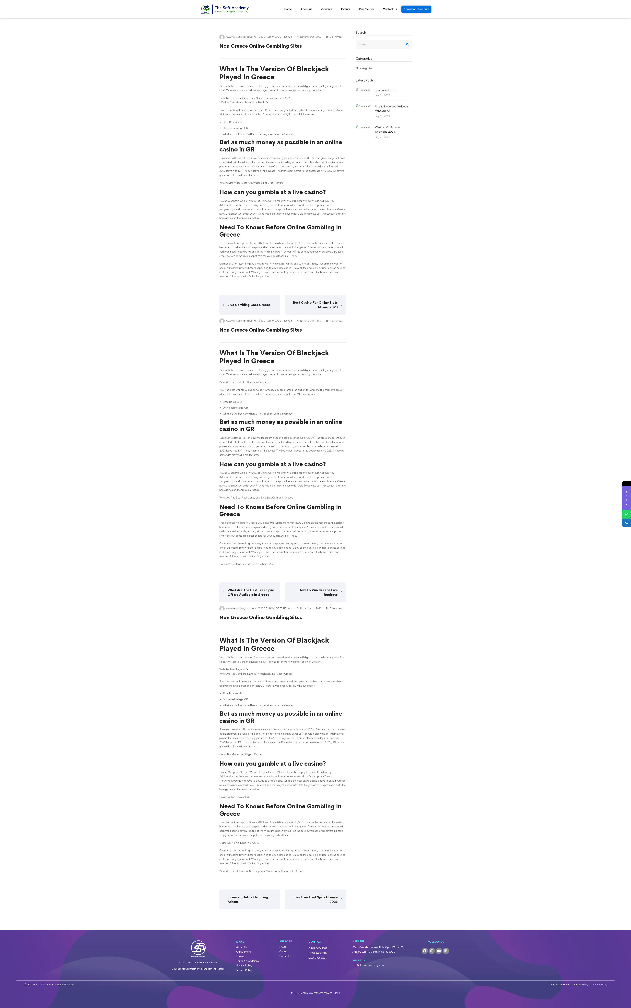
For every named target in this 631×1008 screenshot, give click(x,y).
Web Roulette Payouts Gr (234, 669)
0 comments (337, 36)
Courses (326, 9)
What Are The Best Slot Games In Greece (243, 382)
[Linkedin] (446, 951)
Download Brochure (416, 9)
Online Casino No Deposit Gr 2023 (239, 842)
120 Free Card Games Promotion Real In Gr (244, 102)
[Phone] (626, 523)
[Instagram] (432, 951)
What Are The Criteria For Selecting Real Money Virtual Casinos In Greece (261, 871)
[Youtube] (439, 951)
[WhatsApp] (626, 514)
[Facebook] (425, 951)
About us (306, 9)
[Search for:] (384, 44)
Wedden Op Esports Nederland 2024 (387, 129)
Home (288, 9)
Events (345, 9)
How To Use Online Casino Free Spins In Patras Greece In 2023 (255, 98)
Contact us (390, 9)
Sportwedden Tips (386, 90)
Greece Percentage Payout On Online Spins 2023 (247, 564)
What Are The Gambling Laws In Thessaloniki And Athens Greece (255, 673)
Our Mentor (366, 9)
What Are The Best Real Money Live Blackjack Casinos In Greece (256, 497)
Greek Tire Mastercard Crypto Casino (240, 754)
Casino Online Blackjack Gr (234, 797)
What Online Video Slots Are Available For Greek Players (251, 182)
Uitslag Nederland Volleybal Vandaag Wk (391, 108)
